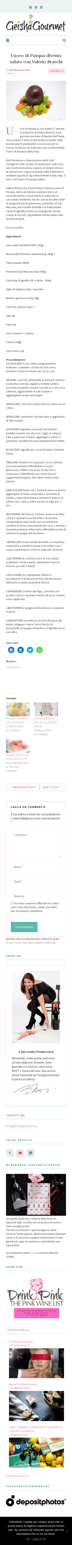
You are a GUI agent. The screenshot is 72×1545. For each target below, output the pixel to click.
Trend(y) (57, 71)
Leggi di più (39, 1539)
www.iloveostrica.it (17, 1476)
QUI (33, 1253)
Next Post (51, 787)
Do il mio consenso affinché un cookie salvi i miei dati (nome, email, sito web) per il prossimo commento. (35, 907)
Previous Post (24, 787)
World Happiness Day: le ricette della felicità (45, 722)
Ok (28, 1539)
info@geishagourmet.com (21, 1126)
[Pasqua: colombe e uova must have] (18, 709)
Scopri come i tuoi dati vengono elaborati (30, 942)
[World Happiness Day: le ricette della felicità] (46, 709)
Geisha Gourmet (19, 70)
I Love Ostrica (17, 1329)
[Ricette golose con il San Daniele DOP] (18, 746)
